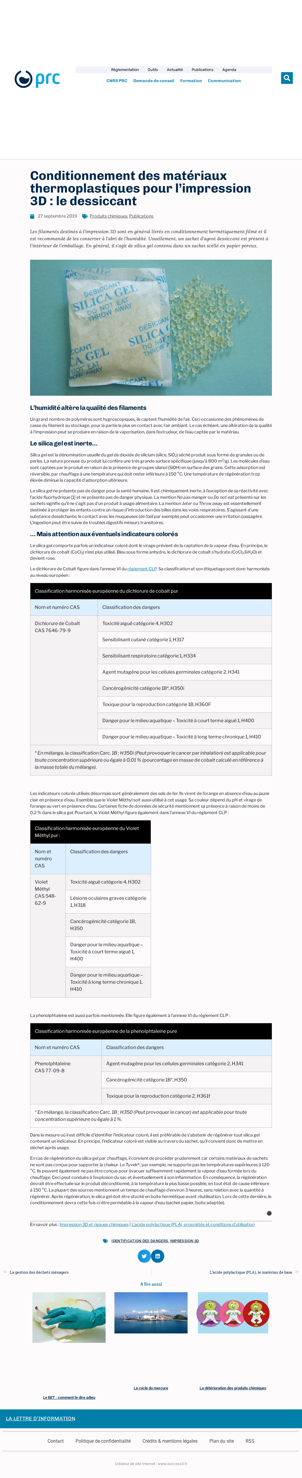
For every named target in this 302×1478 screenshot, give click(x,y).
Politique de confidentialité (103, 1441)
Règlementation (125, 69)
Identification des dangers (139, 1241)
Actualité (175, 69)
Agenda (229, 69)
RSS (250, 1441)
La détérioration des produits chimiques (233, 1388)
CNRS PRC (116, 80)
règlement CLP (142, 568)
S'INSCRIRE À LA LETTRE (132, 1418)
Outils (153, 69)
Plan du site (221, 1441)
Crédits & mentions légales (170, 1441)
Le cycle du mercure (151, 1388)
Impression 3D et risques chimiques (94, 1224)
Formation (191, 80)
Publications (203, 69)
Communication (224, 80)
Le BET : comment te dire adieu (69, 1397)
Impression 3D (184, 1241)
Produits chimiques (108, 216)
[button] (287, 78)
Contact (55, 1441)
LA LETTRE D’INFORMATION (40, 1418)
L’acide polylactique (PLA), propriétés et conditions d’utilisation (193, 1224)
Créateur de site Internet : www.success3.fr (151, 1464)
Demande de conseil (153, 80)
